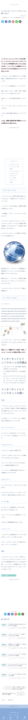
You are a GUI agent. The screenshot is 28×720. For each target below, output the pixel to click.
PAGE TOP (14, 706)
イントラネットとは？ (14, 166)
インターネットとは (14, 164)
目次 (12, 161)
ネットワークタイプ (15, 171)
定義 (11, 168)
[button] (25, 360)
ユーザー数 (13, 177)
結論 (11, 182)
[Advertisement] (14, 39)
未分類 (4, 575)
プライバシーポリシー (14, 715)
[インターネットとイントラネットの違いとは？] (9, 21)
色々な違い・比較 (12, 575)
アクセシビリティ (14, 173)
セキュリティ (13, 175)
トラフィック (13, 180)
